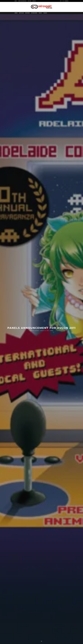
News (51, 330)
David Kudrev (35, 330)
